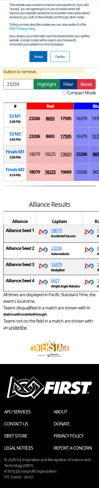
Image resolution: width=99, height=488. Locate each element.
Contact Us (16, 424)
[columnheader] (15, 106)
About (60, 412)
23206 (34, 118)
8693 (50, 118)
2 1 (15, 116)
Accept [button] (38, 56)
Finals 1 (15, 152)
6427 (55, 281)
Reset (86, 84)
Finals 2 (15, 170)
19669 (65, 154)
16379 (81, 118)
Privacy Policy (22, 28)
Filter (68, 84)
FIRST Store (15, 436)
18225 (50, 154)
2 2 (15, 134)
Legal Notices (18, 448)
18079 (34, 154)
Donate (62, 424)
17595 (65, 118)
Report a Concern (73, 448)
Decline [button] (60, 56)
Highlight (46, 84)
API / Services (17, 412)
